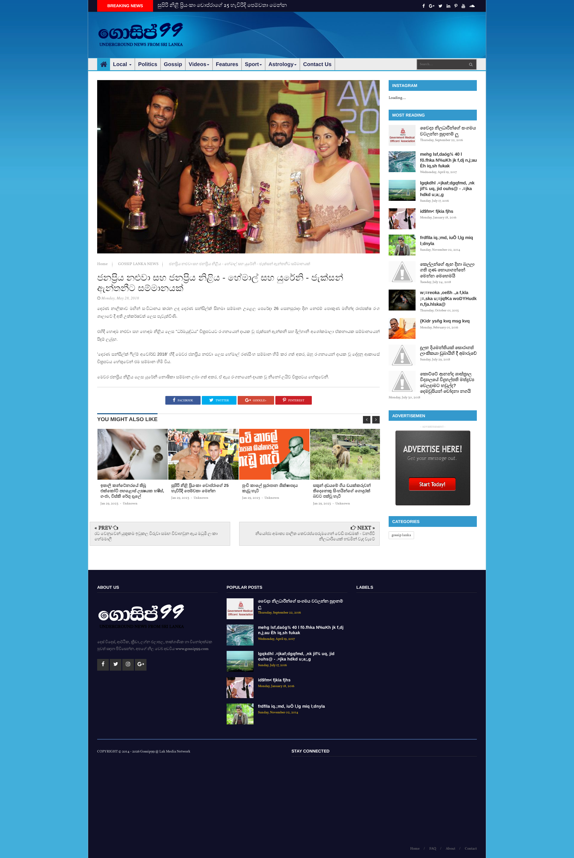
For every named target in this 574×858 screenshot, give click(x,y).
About (450, 849)
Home (103, 264)
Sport (252, 64)
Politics (147, 64)
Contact (471, 849)
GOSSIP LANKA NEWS (138, 264)
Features (227, 64)
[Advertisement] (368, 29)
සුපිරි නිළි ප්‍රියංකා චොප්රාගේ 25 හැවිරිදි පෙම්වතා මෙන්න (222, 5)
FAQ (432, 849)
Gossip (173, 64)
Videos (197, 64)
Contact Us (317, 64)
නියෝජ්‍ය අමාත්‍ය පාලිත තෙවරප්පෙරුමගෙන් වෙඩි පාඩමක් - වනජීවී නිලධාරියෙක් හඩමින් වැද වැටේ (315, 536)
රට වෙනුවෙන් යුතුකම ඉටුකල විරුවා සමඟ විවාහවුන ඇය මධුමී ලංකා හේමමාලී (156, 536)
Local (121, 64)
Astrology (281, 64)
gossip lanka (401, 535)
